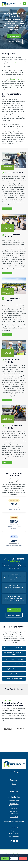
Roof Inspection (14, 811)
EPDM (13, 80)
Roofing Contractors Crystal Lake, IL (14, 669)
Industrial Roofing (14, 803)
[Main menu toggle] (24, 3)
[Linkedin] (11, 841)
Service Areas (14, 791)
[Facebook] (14, 841)
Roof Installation (14, 816)
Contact (14, 786)
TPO (8, 80)
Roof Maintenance (14, 806)
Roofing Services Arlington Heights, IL (14, 648)
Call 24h (5, 858)
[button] (21, 4)
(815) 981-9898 (15, 831)
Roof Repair (14, 808)
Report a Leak (23, 858)
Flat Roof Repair (14, 819)
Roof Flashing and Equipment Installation (14, 821)
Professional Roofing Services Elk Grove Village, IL (14, 653)
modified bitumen (20, 80)
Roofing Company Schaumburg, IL (14, 659)
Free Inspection (14, 36)
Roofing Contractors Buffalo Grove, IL (14, 664)
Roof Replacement (14, 814)
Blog (14, 788)
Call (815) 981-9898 (14, 41)
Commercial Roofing (14, 800)
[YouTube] (17, 841)
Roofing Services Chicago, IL (14, 674)
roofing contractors (18, 63)
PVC (11, 80)
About (14, 783)
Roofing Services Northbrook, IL (14, 678)
